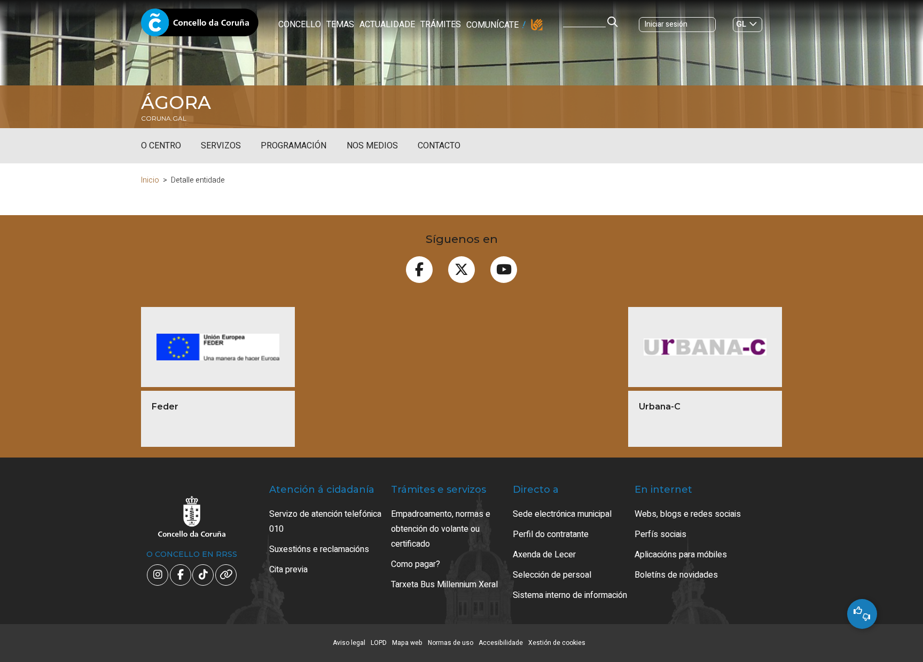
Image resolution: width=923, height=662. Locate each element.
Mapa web (407, 643)
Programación (293, 145)
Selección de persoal (552, 575)
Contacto (439, 145)
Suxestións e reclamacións (319, 549)
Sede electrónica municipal (562, 514)
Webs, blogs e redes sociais (688, 514)
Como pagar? (415, 564)
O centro (161, 145)
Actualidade (387, 24)
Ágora (176, 102)
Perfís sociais (660, 534)
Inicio (150, 180)
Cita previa (288, 569)
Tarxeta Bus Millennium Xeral (444, 584)
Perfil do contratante (551, 534)
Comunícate (492, 25)
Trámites (440, 24)
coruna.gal (163, 118)
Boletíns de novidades (676, 575)
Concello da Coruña (200, 26)
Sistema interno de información (570, 595)
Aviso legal (349, 643)
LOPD (379, 643)
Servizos (221, 145)
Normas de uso (450, 643)
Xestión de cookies (556, 643)
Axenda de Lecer (544, 554)
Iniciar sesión (666, 24)
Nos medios (372, 145)
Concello (299, 24)
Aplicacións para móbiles (681, 554)
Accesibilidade (501, 643)
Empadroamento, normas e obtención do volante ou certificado (440, 529)
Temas (340, 24)
